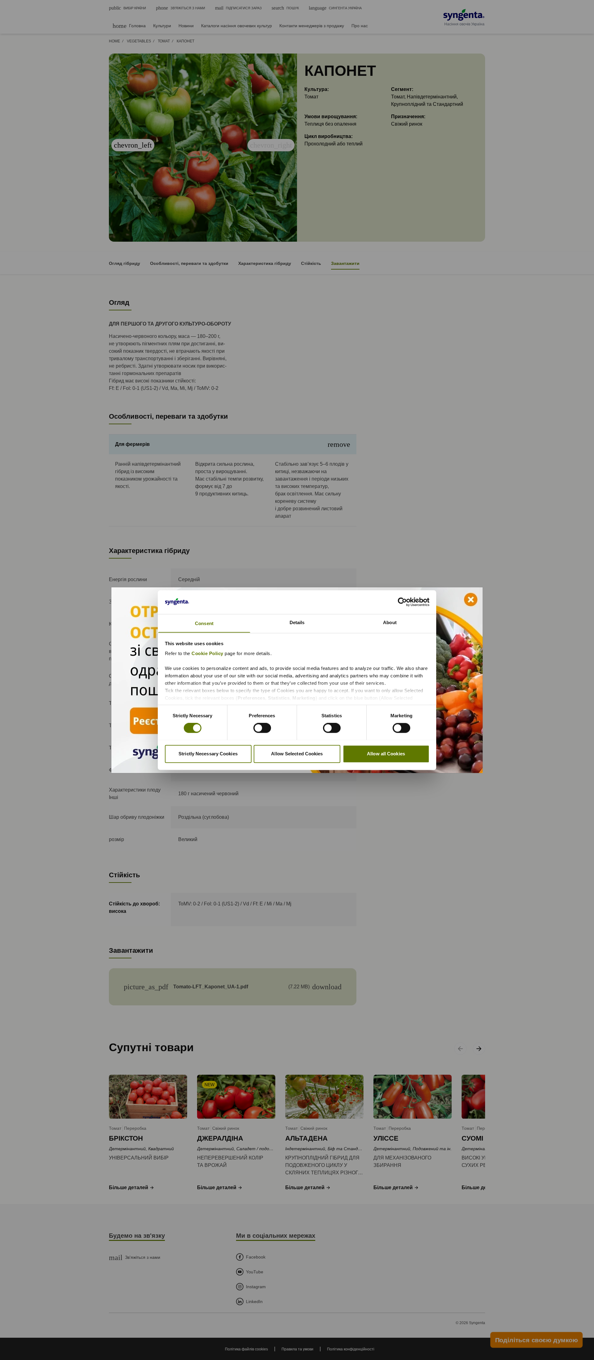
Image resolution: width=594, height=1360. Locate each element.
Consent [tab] (204, 623)
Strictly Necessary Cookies (208, 753)
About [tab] (390, 622)
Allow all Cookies (386, 753)
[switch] (262, 728)
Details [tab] (297, 622)
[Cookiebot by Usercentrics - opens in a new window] (402, 602)
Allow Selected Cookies (297, 753)
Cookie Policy (207, 653)
